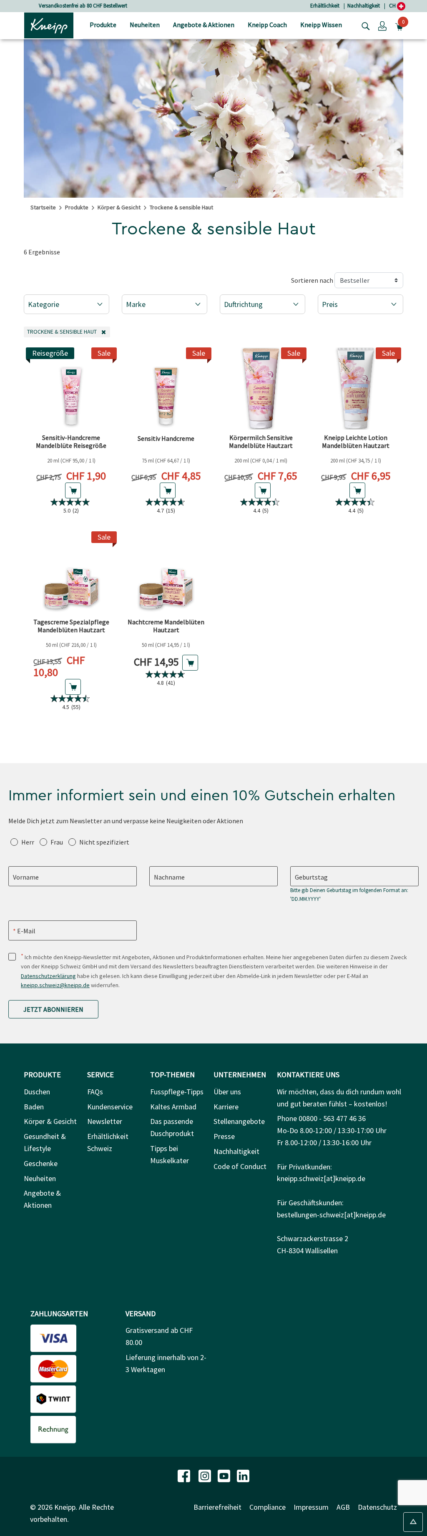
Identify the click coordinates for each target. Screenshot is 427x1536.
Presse (224, 1136)
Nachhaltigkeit (363, 5)
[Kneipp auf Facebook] (185, 1475)
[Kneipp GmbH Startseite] (48, 24)
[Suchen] (363, 25)
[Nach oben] (413, 1522)
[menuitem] (103, 25)
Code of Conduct (240, 1166)
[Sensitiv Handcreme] (166, 388)
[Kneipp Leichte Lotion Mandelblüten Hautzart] (356, 388)
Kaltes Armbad (173, 1106)
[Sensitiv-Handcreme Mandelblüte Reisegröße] (71, 388)
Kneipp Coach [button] (267, 24)
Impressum (311, 1507)
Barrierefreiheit (217, 1507)
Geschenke (41, 1163)
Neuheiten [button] (145, 24)
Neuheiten (40, 1178)
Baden (34, 1106)
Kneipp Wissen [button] (321, 24)
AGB (343, 1507)
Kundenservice (110, 1106)
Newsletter (104, 1121)
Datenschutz (377, 1507)
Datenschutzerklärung (48, 976)
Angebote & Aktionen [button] (203, 24)
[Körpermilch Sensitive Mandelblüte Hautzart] (261, 388)
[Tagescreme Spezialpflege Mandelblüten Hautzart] (71, 572)
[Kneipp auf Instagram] (205, 1475)
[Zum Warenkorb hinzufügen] (73, 490)
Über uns (227, 1091)
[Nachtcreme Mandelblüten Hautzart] (166, 572)
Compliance (267, 1507)
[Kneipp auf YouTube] (225, 1475)
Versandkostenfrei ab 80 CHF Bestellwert (83, 5)
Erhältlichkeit (324, 5)
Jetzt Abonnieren (53, 1009)
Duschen (37, 1091)
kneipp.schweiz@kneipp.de (55, 985)
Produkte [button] (103, 24)
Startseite (43, 207)
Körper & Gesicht (119, 207)
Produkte (76, 207)
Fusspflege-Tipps (176, 1091)
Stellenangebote (239, 1121)
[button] (382, 25)
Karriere (226, 1106)
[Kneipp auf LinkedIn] (243, 1475)
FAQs (95, 1091)
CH (393, 5)
